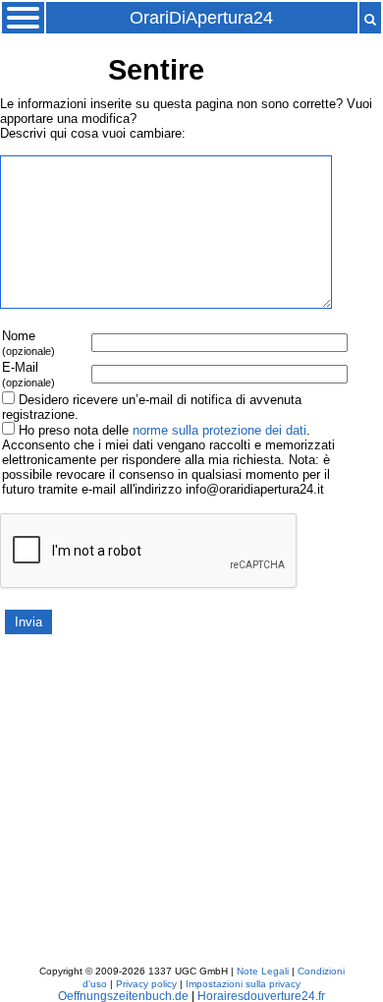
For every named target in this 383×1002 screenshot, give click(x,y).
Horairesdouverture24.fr (261, 995)
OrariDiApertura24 (201, 18)
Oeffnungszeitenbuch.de (123, 995)
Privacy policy (146, 983)
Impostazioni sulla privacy (243, 983)
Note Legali (263, 971)
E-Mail (28, 374)
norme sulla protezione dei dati (219, 430)
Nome (28, 342)
